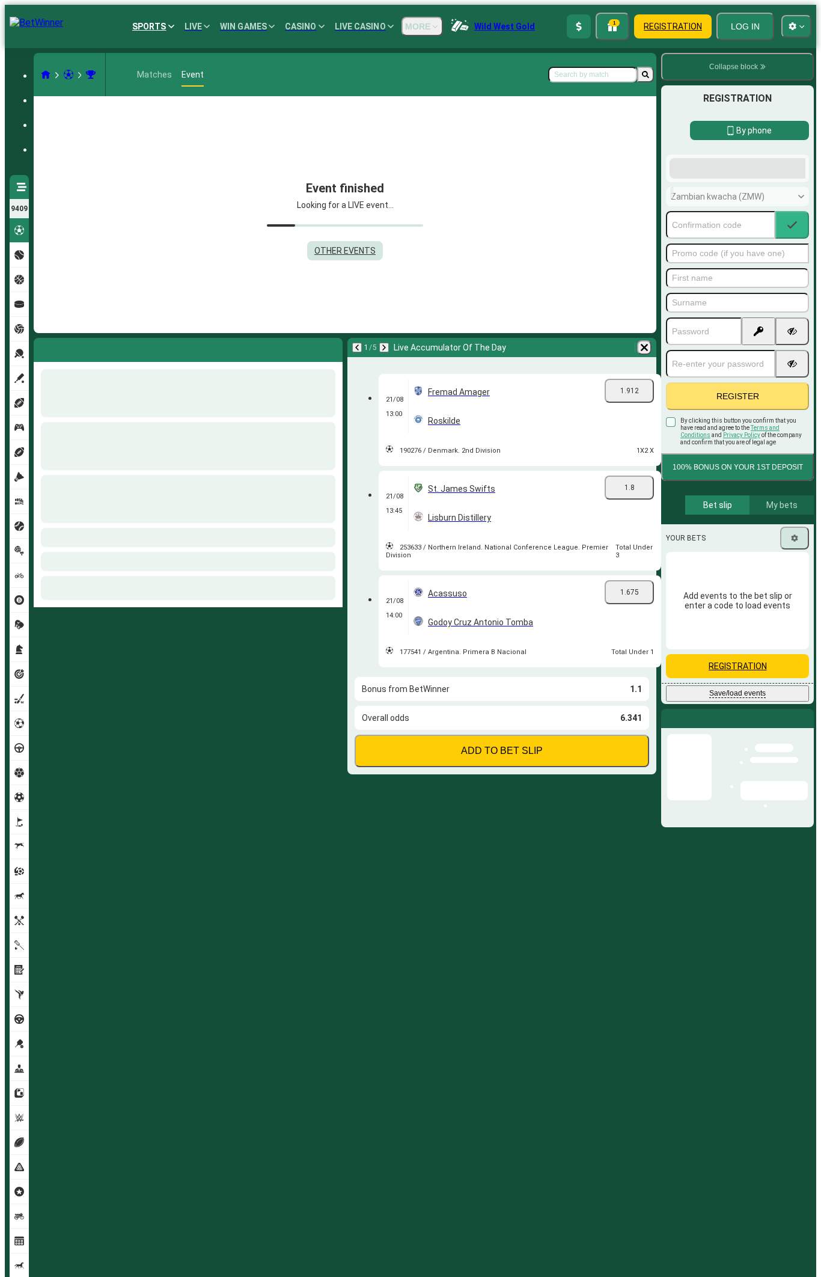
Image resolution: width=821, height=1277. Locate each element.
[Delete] (330, 347)
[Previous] (43, 347)
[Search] (645, 74)
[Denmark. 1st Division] (91, 75)
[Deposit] (579, 26)
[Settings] (794, 634)
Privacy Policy (741, 531)
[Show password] (792, 427)
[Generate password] (758, 427)
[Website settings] (796, 26)
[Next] (70, 347)
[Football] (68, 75)
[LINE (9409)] (45, 75)
